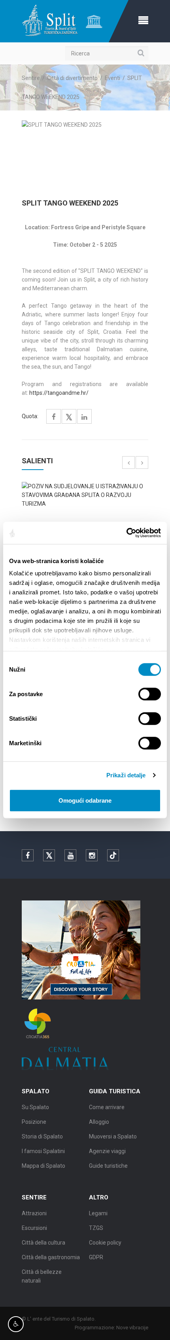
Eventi (112, 78)
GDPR (96, 1257)
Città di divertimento (72, 78)
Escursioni (34, 1228)
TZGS (96, 1228)
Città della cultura (43, 1242)
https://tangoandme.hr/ (59, 393)
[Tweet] (69, 417)
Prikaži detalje (126, 775)
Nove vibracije (132, 1327)
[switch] (149, 693)
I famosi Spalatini (43, 1151)
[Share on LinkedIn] (84, 417)
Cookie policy (105, 1242)
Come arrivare (107, 1107)
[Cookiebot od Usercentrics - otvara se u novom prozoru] (126, 533)
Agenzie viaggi (107, 1151)
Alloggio (99, 1122)
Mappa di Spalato (43, 1166)
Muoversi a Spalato (113, 1136)
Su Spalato (35, 1107)
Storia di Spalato (42, 1136)
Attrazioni (34, 1213)
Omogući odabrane (85, 800)
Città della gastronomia (51, 1257)
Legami (98, 1213)
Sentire (31, 78)
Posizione (34, 1122)
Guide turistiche (108, 1166)
